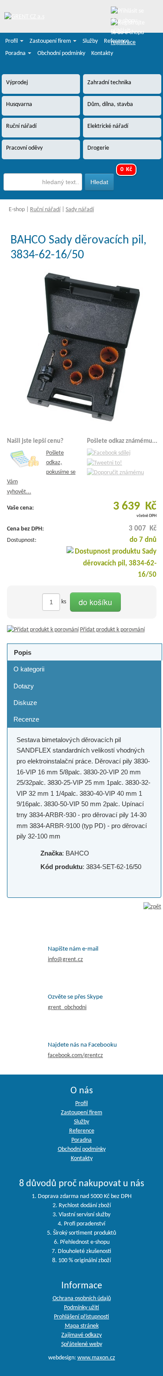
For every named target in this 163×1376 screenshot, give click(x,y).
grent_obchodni (67, 1007)
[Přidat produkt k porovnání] (43, 629)
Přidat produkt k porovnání (112, 629)
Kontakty (102, 53)
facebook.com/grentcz (75, 1055)
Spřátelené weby (81, 1344)
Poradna (16, 53)
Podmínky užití (81, 1307)
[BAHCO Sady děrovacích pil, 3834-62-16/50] (84, 346)
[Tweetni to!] (104, 463)
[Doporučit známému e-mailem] (115, 473)
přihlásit (120, 30)
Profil (12, 41)
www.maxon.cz (96, 1358)
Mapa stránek (82, 1326)
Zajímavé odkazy (81, 1335)
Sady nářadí (80, 209)
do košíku (95, 601)
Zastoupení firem (51, 41)
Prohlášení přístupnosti (81, 1317)
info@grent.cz (65, 959)
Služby (90, 41)
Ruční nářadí (45, 209)
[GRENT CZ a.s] (24, 17)
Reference (116, 41)
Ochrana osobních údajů (82, 1298)
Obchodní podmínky (61, 53)
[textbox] (43, 182)
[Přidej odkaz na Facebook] (108, 453)
